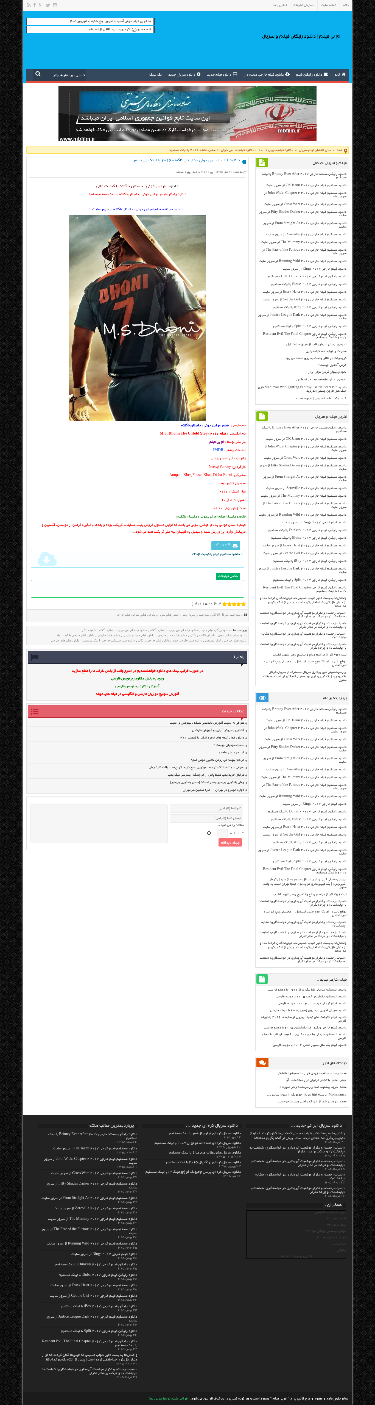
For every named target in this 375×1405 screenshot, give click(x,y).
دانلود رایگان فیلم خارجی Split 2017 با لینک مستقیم (309, 326)
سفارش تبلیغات (303, 5)
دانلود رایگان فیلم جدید (215, 630)
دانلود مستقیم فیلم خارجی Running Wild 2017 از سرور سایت (302, 261)
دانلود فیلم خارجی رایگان (153, 640)
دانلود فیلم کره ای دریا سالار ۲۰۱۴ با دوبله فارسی (312, 1003)
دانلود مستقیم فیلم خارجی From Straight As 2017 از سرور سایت (89, 1198)
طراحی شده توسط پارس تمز (168, 1399)
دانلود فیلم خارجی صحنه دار (264, 75)
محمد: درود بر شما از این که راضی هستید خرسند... (311, 1101)
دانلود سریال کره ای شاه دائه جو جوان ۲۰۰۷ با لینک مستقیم (198, 1143)
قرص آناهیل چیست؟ (332, 365)
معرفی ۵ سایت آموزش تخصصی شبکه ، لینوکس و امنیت (207, 723)
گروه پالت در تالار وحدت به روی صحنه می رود (316, 358)
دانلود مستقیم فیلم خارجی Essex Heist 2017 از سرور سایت (304, 292)
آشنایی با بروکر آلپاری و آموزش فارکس (218, 730)
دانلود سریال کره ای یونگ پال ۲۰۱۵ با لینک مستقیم (203, 1163)
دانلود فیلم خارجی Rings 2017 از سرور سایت (314, 269)
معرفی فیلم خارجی (127, 614)
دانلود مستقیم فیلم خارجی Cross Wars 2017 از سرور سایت (305, 204)
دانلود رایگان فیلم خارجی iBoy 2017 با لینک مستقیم (309, 307)
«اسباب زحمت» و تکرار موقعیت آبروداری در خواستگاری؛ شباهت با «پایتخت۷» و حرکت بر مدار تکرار (303, 625)
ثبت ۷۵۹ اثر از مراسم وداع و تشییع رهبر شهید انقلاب (309, 655)
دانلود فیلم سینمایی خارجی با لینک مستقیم (109, 640)
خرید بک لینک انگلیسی (330, 1212)
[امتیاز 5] (243, 604)
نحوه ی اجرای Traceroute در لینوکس (321, 379)
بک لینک (155, 75)
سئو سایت (339, 1244)
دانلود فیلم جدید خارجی (172, 635)
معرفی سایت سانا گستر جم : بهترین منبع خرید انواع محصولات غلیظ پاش (196, 767)
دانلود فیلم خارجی (108, 635)
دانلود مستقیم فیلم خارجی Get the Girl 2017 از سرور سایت (304, 300)
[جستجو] (38, 74)
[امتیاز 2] (229, 604)
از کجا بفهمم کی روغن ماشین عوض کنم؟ (217, 760)
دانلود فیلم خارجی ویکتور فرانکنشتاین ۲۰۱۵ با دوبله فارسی (305, 1028)
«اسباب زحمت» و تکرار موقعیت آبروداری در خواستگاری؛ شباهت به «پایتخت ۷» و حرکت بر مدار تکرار (303, 614)
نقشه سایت (328, 5)
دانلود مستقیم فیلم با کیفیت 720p (216, 554)
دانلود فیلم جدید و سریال (138, 635)
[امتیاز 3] (234, 604)
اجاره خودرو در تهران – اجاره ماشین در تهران (213, 790)
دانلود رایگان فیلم (309, 75)
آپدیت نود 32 (336, 1218)
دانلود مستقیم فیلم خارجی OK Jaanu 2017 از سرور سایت (306, 185)
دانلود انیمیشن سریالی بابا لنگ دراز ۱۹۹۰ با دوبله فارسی (307, 990)
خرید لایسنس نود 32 (331, 1237)
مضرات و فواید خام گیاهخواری (326, 351)
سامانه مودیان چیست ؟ (229, 745)
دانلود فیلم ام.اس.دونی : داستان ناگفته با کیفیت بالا (115, 630)
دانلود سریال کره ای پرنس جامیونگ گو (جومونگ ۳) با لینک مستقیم (193, 1172)
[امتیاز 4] (238, 604)
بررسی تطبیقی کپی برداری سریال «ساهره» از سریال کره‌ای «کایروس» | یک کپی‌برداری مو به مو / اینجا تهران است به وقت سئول (304, 676)
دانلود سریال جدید (181, 75)
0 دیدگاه (180, 172)
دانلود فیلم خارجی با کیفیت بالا (75, 635)
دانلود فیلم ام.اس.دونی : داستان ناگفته (174, 630)
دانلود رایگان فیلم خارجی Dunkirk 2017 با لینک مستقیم (307, 276)
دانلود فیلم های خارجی (65, 640)
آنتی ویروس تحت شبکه (296, 1256)
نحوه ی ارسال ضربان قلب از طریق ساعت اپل (316, 344)
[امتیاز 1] (224, 604)
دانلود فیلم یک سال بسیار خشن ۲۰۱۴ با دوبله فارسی (309, 1045)
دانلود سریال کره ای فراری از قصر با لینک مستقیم (205, 1134)
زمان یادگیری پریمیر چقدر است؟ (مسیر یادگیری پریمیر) (207, 782)
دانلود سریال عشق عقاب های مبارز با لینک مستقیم (205, 1153)
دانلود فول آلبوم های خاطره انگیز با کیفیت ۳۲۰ (212, 738)
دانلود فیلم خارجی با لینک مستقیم (226, 640)
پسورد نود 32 (336, 1225)
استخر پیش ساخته (231, 752)
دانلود (173, 186)
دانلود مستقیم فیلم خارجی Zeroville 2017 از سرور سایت (306, 234)
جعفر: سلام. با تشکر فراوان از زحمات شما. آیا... (314, 1080)
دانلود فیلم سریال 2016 (276, 150)
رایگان (341, 1250)
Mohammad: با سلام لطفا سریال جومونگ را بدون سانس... (306, 1095)
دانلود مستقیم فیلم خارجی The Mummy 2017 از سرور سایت (303, 242)
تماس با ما (280, 5)
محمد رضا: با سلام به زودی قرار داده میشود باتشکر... (310, 1073)
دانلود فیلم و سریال (200, 614)
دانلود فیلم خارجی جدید (187, 640)
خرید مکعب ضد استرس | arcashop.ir (321, 398)
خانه (346, 5)
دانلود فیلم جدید (219, 75)
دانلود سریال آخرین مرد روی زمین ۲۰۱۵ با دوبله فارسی (308, 1010)
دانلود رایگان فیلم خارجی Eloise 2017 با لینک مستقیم (308, 284)
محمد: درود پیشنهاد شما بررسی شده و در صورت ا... (311, 1087)
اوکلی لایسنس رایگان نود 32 (326, 1231)
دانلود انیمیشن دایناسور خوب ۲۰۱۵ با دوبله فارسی (311, 997)
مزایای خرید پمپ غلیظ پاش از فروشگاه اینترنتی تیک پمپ (206, 775)
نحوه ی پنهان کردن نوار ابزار (327, 372)
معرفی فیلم (148, 614)
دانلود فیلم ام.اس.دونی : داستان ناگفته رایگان (218, 635)
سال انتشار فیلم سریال (315, 150)
